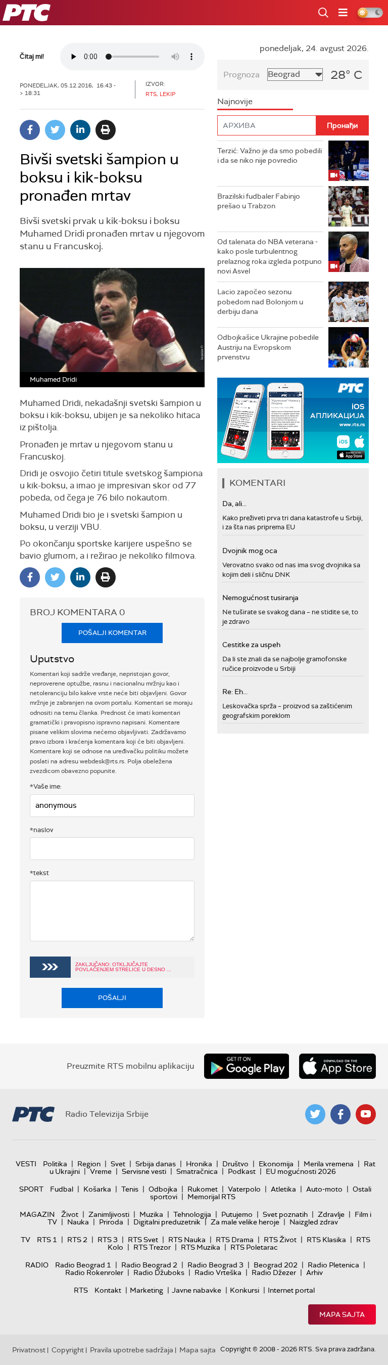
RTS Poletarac (254, 1247)
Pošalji (112, 997)
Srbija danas (155, 1163)
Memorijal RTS (211, 1196)
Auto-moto (324, 1189)
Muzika (151, 1214)
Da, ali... (234, 503)
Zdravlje (331, 1214)
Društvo (235, 1163)
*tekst (39, 873)
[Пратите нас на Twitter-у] (315, 1114)
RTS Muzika (200, 1247)
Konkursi (244, 1290)
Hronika (199, 1163)
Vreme (101, 1171)
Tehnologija (192, 1214)
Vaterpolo (244, 1189)
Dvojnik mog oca (249, 550)
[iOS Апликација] (293, 420)
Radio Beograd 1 (83, 1264)
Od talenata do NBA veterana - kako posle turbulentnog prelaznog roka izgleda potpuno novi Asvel (269, 256)
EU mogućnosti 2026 (301, 1171)
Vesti (26, 1163)
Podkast (242, 1171)
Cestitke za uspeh (251, 644)
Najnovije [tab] (235, 101)
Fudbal (61, 1189)
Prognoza (241, 74)
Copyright (68, 1349)
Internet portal (291, 1290)
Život (69, 1214)
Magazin (37, 1214)
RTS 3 (108, 1239)
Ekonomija (276, 1163)
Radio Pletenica (333, 1264)
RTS (81, 1290)
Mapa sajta (342, 1314)
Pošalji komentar (112, 632)
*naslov (42, 830)
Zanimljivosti (108, 1214)
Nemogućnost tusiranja (260, 597)
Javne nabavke (196, 1290)
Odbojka (163, 1189)
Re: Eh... (235, 691)
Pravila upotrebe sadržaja (131, 1349)
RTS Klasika (326, 1239)
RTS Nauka (187, 1239)
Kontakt (107, 1290)
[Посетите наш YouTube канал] (366, 1114)
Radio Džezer (274, 1272)
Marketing (146, 1290)
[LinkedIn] (80, 130)
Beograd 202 (276, 1264)
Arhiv (314, 1272)
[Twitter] (55, 130)
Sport (31, 1189)
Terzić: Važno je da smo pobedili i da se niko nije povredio (269, 155)
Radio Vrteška (218, 1272)
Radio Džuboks (158, 1272)
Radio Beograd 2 (149, 1264)
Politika (55, 1163)
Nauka (78, 1221)
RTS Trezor (152, 1247)
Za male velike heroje (245, 1221)
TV (25, 1239)
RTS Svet (143, 1239)
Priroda (111, 1221)
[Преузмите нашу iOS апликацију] (337, 1066)
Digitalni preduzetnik (167, 1221)
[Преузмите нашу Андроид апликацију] (246, 1066)
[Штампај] (105, 130)
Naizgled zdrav (313, 1221)
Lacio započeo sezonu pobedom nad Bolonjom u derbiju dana (260, 301)
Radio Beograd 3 (215, 1264)
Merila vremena (329, 1163)
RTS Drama (235, 1239)
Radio (36, 1264)
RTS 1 (47, 1239)
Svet (118, 1163)
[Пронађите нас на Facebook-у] (340, 1114)
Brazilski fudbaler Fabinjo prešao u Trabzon (258, 201)
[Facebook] (30, 130)
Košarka (97, 1189)
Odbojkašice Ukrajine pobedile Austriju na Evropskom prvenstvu (268, 347)
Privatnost (28, 1349)
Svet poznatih (285, 1214)
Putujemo (237, 1214)
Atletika (283, 1189)
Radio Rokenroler (94, 1272)
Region (89, 1163)
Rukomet (202, 1189)
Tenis (129, 1189)
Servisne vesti (144, 1171)
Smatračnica (197, 1171)
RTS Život (280, 1239)
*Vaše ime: (46, 786)
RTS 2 (77, 1239)
